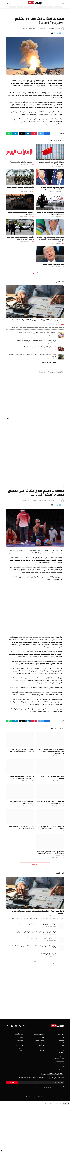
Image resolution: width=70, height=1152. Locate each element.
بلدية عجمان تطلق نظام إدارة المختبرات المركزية (52, 777)
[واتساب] (57, 32)
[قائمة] (63, 3)
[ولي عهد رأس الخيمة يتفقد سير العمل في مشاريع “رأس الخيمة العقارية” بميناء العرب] (20, 766)
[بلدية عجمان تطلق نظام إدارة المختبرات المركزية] (50, 766)
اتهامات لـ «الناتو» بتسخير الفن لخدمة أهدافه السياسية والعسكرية (50, 213)
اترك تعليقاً (35, 273)
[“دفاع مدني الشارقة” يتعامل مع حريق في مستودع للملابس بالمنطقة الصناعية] (50, 816)
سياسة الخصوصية (33, 1087)
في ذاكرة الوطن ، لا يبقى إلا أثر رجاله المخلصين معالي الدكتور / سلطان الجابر (36, 341)
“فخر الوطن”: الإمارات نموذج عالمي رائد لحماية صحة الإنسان (22, 802)
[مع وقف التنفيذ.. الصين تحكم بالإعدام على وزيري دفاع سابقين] (50, 152)
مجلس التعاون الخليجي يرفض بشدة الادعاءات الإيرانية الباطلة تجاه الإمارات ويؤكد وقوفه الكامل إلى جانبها (50, 239)
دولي (63, 15)
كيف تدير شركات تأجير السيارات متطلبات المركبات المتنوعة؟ (40, 347)
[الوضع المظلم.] (10, 3)
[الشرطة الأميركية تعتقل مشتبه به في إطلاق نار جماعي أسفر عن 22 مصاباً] (20, 227)
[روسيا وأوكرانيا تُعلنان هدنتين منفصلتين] (20, 152)
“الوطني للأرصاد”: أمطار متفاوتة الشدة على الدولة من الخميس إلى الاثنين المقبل (20, 828)
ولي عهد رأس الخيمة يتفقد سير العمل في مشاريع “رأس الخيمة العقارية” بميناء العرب (21, 777)
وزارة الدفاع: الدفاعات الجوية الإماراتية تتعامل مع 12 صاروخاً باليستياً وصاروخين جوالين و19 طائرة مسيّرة (50, 853)
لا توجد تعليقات (31, 28)
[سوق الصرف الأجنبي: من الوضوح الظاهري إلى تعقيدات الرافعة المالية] (61, 335)
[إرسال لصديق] (52, 32)
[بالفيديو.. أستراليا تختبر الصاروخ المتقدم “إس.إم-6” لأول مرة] (35, 55)
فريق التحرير (54, 28)
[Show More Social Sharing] (48, 32)
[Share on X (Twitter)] (60, 32)
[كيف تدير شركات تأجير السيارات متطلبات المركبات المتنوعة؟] (61, 349)
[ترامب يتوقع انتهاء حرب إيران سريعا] (50, 254)
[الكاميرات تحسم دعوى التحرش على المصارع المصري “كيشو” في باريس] (35, 528)
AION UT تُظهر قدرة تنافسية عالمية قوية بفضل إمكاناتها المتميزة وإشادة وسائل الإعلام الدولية (51, 751)
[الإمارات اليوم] (35, 3)
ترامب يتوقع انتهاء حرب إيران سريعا (53, 264)
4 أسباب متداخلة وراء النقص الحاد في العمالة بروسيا (20, 188)
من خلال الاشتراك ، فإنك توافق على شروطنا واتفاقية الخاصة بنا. (43, 1087)
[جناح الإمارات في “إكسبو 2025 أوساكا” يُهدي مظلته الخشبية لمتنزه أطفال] (50, 791)
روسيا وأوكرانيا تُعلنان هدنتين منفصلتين (22, 162)
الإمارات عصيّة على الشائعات (48, 362)
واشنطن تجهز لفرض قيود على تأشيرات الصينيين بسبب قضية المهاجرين (52, 188)
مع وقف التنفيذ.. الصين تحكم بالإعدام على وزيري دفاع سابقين (51, 163)
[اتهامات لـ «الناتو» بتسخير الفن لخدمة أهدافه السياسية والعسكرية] (50, 202)
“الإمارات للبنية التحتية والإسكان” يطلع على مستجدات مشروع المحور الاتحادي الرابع (21, 751)
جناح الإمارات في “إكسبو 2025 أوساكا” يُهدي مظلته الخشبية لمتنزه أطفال (50, 802)
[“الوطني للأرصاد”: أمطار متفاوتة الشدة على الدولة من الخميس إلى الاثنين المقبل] (20, 816)
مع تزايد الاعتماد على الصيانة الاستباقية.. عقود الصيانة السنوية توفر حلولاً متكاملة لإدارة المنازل (32, 355)
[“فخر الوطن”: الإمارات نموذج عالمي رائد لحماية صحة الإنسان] (20, 791)
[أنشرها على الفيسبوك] (62, 32)
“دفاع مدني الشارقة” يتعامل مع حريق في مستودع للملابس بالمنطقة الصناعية (51, 828)
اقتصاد (62, 324)
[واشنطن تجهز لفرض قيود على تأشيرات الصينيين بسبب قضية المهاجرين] (50, 177)
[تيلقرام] (54, 32)
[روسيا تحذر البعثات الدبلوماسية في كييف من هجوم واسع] (20, 202)
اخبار (63, 487)
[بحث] (7, 3)
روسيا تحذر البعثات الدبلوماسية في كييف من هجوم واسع (20, 213)
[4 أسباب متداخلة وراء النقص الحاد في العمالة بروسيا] (20, 177)
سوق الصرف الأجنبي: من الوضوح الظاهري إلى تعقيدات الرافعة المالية (37, 333)
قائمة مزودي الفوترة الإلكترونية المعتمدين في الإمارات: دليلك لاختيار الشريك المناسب (37, 321)
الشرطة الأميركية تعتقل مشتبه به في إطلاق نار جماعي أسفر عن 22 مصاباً (20, 238)
